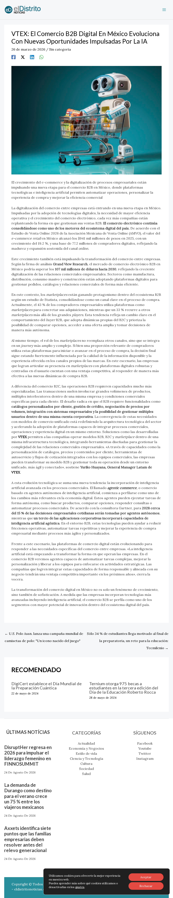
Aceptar (145, 877)
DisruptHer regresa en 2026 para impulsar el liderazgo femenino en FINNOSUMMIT (28, 755)
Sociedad (86, 769)
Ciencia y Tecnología (86, 758)
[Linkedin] (32, 57)
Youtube (144, 748)
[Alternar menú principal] (164, 9)
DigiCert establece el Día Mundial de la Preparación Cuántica (46, 685)
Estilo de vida (86, 753)
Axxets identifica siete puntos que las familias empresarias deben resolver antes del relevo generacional (27, 839)
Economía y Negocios (86, 748)
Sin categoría (60, 49)
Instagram (145, 758)
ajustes (79, 887)
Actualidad (86, 743)
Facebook (145, 743)
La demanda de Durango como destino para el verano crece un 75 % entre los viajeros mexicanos (28, 796)
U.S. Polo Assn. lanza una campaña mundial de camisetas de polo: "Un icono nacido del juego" (44, 634)
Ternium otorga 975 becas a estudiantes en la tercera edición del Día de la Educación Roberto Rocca (123, 687)
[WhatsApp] (41, 57)
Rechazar (146, 886)
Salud (86, 774)
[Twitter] (23, 57)
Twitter (145, 753)
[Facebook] (13, 57)
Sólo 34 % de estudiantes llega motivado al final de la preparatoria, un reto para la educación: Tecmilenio (127, 634)
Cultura (86, 763)
